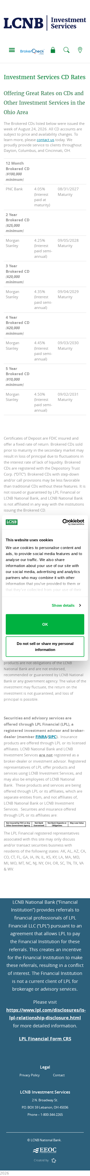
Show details (63, 605)
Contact (59, 1075)
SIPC (52, 736)
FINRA (41, 736)
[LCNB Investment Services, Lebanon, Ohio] (45, 25)
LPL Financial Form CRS (45, 1039)
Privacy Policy (30, 1075)
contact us (45, 139)
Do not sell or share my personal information (45, 646)
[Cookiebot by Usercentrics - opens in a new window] (63, 522)
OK (45, 624)
